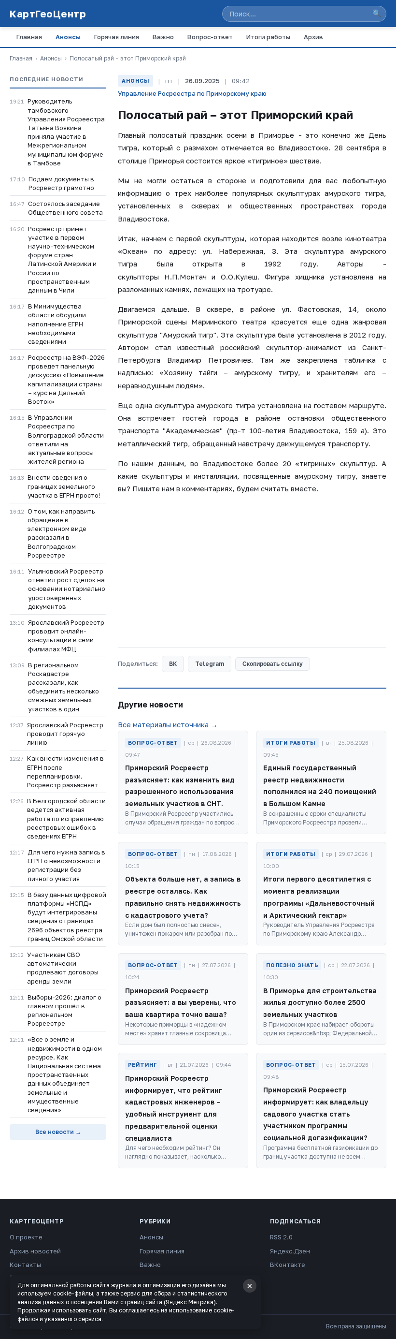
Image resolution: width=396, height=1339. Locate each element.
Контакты (25, 1264)
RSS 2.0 (281, 1237)
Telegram (209, 663)
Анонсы (68, 37)
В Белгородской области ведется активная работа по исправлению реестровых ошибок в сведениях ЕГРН (66, 818)
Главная (29, 37)
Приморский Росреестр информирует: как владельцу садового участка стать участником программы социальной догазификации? (315, 1114)
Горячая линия (116, 37)
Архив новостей (35, 1251)
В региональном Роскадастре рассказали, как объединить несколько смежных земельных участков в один (63, 687)
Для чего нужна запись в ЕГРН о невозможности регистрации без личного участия (66, 865)
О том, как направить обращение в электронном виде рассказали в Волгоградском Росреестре (61, 533)
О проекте (26, 1237)
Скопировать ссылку (272, 664)
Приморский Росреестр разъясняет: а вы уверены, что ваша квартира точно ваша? (180, 1002)
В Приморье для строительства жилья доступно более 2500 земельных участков (320, 1002)
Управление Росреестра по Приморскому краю (192, 93)
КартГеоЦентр (48, 13)
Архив (313, 37)
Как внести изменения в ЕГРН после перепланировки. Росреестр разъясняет (65, 771)
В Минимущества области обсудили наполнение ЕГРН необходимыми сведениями (57, 323)
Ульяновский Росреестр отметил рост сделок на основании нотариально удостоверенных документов (66, 588)
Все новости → (58, 1131)
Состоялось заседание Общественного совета (65, 208)
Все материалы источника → (168, 724)
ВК (173, 663)
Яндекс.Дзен (290, 1251)
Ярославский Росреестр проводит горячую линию (65, 733)
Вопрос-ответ (210, 37)
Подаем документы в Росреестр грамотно (61, 183)
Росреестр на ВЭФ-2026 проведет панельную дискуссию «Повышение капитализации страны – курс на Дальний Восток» (66, 379)
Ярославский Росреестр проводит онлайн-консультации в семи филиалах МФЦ (66, 635)
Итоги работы (268, 37)
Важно (163, 37)
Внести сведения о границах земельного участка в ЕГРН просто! (64, 486)
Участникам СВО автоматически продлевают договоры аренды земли (63, 968)
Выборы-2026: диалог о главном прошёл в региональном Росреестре (64, 1010)
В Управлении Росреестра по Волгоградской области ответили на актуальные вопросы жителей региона (66, 439)
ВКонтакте (287, 1264)
